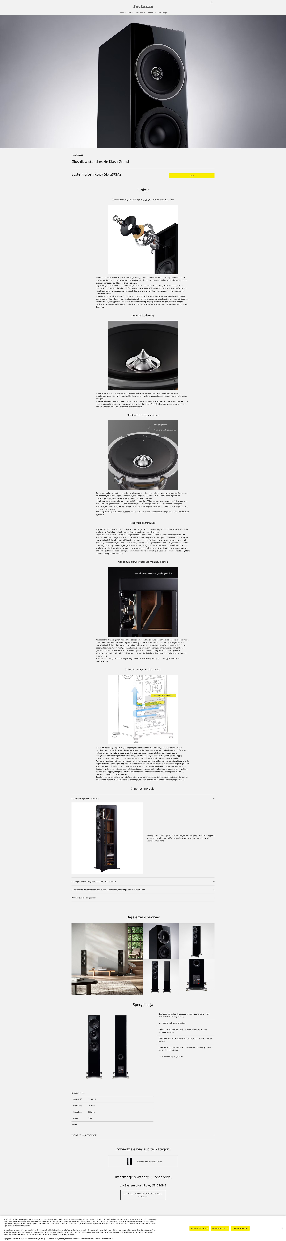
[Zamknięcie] (282, 1228)
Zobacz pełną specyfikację (84, 1135)
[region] (143, 1228)
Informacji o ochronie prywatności (63, 1234)
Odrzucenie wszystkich (220, 1228)
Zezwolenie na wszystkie (240, 1228)
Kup (192, 176)
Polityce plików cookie (43, 1234)
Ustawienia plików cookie (199, 1228)
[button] (191, 175)
